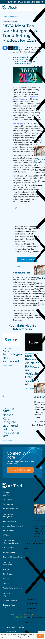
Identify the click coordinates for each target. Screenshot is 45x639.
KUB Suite (6, 495)
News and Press (9, 605)
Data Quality (7, 517)
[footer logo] (13, 485)
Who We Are (7, 565)
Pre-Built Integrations (10, 509)
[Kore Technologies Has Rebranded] (11, 339)
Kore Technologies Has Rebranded (12, 356)
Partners (6, 579)
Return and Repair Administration (15, 557)
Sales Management (10, 552)
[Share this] (5, 48)
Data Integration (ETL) (11, 521)
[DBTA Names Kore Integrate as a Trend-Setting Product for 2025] (11, 401)
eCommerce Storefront (11, 543)
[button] (42, 2)
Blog (4, 596)
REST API (6, 535)
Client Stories (8, 574)
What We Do (7, 569)
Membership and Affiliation (12, 588)
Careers (5, 583)
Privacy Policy (12, 631)
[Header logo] (9, 7)
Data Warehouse (9, 530)
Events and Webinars (10, 600)
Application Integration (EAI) (13, 526)
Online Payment (8, 548)
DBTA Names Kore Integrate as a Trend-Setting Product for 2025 (11, 424)
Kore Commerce (9, 504)
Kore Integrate (8, 499)
